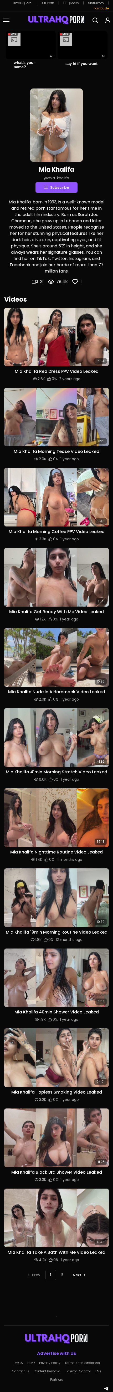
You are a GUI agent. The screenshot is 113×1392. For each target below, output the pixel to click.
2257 (31, 1363)
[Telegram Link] (106, 1388)
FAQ (98, 1371)
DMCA (18, 1363)
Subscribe (59, 187)
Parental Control (78, 1371)
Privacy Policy (49, 1363)
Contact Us (20, 1371)
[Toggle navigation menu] (6, 20)
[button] (56, 337)
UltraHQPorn (22, 3)
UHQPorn (47, 3)
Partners (56, 1380)
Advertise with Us (56, 1353)
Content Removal (47, 1371)
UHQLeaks (71, 3)
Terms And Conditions (82, 1363)
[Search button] (95, 20)
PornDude (101, 8)
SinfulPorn (96, 3)
